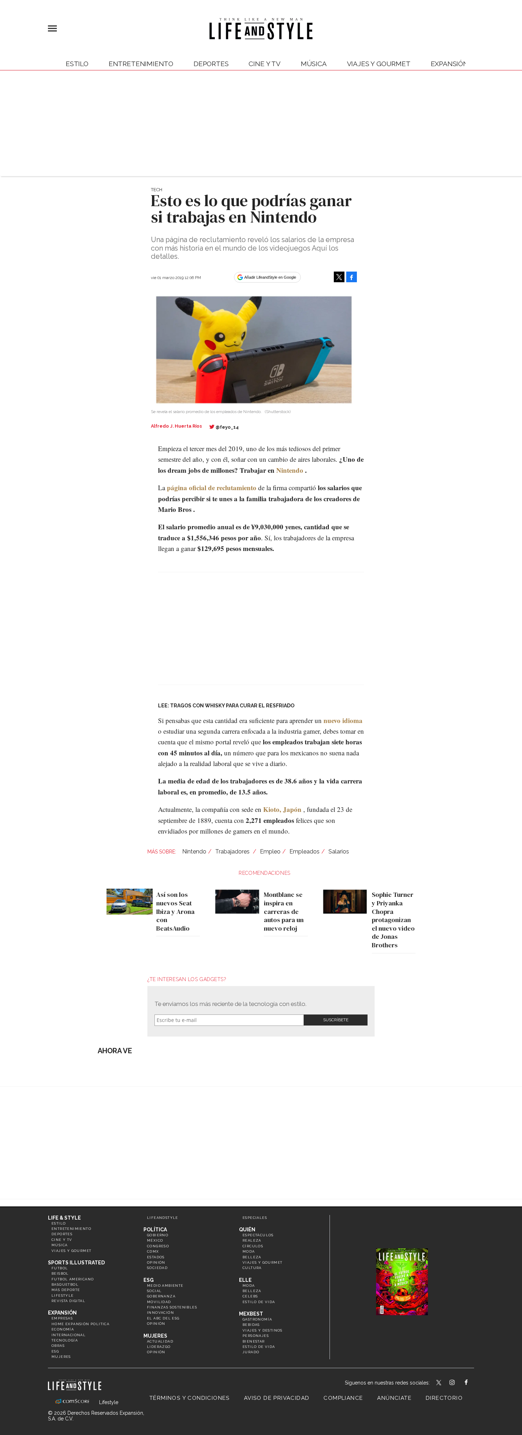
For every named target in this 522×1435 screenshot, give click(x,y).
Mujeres (61, 1357)
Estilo (77, 64)
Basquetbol (64, 1284)
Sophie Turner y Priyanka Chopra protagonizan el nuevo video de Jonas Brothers (393, 919)
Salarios (338, 851)
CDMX (153, 1251)
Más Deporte (65, 1290)
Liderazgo (159, 1347)
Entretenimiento (141, 64)
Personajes (256, 1336)
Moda (249, 1251)
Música (314, 64)
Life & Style (64, 1218)
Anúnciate (394, 1398)
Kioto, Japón (282, 809)
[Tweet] (339, 277)
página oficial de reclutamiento (211, 487)
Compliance (343, 1398)
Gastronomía (257, 1319)
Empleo (270, 851)
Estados (156, 1257)
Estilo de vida (259, 1302)
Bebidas (251, 1325)
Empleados (304, 851)
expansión (449, 64)
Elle (245, 1280)
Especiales (255, 1218)
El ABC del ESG (163, 1318)
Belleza (252, 1257)
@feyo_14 (227, 427)
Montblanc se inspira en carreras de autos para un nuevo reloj (284, 911)
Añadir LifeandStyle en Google (270, 277)
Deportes (211, 64)
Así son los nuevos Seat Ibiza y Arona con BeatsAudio (175, 911)
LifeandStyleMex (439, 1383)
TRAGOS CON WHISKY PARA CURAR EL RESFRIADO (232, 705)
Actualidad (160, 1341)
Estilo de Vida (259, 1347)
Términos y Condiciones (189, 1398)
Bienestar (254, 1341)
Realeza (252, 1240)
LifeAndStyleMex (472, 1383)
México (155, 1240)
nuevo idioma (343, 720)
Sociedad (157, 1268)
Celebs (250, 1296)
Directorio (444, 1398)
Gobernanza (161, 1296)
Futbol (59, 1268)
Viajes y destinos (263, 1330)
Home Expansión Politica (80, 1324)
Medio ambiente (165, 1285)
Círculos (253, 1246)
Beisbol (60, 1273)
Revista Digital (68, 1301)
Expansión (62, 1313)
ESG (55, 1351)
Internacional (68, 1335)
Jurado (251, 1352)
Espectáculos (258, 1235)
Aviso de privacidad (277, 1398)
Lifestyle (62, 1295)
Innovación (160, 1312)
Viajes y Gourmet (378, 64)
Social (154, 1291)
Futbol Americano (72, 1279)
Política (155, 1229)
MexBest (251, 1314)
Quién (247, 1229)
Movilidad (159, 1302)
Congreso (158, 1246)
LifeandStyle (162, 1218)
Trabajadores (233, 851)
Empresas (62, 1318)
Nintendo (289, 470)
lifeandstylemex (458, 1383)
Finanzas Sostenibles (172, 1307)
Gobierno (157, 1235)
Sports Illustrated (76, 1262)
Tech (156, 189)
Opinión (156, 1262)
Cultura (252, 1268)
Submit (336, 1020)
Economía (62, 1329)
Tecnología (64, 1340)
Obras (58, 1346)
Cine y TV (264, 64)
